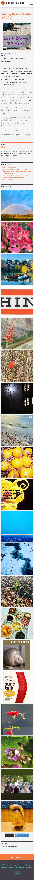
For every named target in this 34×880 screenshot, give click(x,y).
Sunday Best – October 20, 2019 (17, 16)
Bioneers (4, 151)
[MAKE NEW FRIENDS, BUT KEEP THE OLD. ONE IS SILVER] (17, 398)
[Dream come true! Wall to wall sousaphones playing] (17, 784)
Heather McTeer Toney (24, 153)
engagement (11, 151)
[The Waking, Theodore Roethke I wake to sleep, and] (17, 237)
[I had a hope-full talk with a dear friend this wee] (17, 591)
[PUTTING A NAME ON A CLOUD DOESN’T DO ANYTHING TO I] (17, 526)
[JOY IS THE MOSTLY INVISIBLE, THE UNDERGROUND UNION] (17, 269)
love (2, 155)
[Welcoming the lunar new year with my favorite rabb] (17, 816)
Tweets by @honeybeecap (9, 846)
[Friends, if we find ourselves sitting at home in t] (17, 205)
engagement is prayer (23, 151)
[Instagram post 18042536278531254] (17, 687)
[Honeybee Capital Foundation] (12, 5)
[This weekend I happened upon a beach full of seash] (17, 430)
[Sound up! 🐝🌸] (17, 752)
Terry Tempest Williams (12, 155)
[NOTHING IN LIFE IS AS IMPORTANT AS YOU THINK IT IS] (17, 301)
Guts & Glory (28, 867)
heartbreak (13, 153)
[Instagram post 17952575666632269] (17, 494)
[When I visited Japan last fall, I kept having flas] (17, 462)
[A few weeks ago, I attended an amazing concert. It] (17, 366)
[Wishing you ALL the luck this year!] (17, 623)
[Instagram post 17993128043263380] (17, 655)
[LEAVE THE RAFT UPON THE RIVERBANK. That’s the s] (17, 333)
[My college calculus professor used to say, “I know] (17, 559)
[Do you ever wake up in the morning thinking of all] (17, 719)
